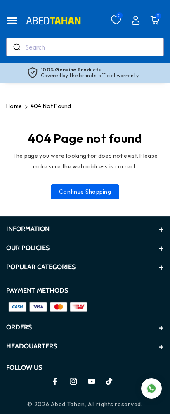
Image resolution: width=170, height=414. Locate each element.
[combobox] (85, 47)
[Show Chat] (151, 388)
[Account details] (136, 20)
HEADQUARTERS (31, 346)
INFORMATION (28, 229)
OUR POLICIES (28, 248)
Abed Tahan (68, 404)
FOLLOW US (24, 367)
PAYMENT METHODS (37, 290)
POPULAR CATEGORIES (41, 267)
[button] (12, 21)
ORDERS (19, 327)
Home (14, 106)
